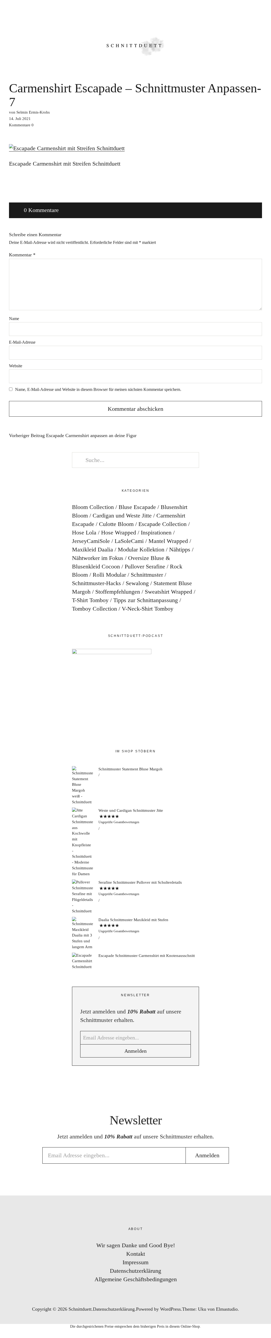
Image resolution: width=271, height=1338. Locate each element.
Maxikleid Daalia (92, 549)
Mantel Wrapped (168, 541)
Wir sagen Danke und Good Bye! (135, 1245)
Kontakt (135, 1253)
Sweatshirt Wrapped (168, 591)
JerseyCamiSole (91, 541)
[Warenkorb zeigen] (263, 10)
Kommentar (22, 254)
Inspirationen (156, 532)
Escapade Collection (162, 524)
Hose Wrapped (118, 532)
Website (15, 366)
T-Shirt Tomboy (90, 600)
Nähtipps (179, 549)
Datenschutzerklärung (135, 1270)
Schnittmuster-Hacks (96, 583)
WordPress (170, 1309)
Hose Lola (84, 532)
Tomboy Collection (94, 608)
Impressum (135, 1262)
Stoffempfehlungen (117, 591)
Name (14, 318)
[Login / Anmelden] (248, 10)
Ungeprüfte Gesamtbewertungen (118, 822)
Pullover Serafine (145, 566)
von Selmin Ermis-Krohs (29, 112)
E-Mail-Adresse (22, 342)
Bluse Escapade (137, 507)
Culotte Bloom (116, 524)
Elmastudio (227, 1309)
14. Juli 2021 (20, 118)
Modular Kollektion (141, 549)
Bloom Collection (93, 507)
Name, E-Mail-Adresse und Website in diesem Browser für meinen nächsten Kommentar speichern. (98, 389)
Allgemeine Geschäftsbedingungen (135, 1279)
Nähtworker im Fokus (97, 558)
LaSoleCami (129, 541)
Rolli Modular (109, 574)
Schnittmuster (147, 574)
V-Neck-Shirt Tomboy (147, 608)
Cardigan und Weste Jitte (122, 515)
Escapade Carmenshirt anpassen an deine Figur (73, 436)
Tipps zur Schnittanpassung (145, 600)
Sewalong (137, 583)
